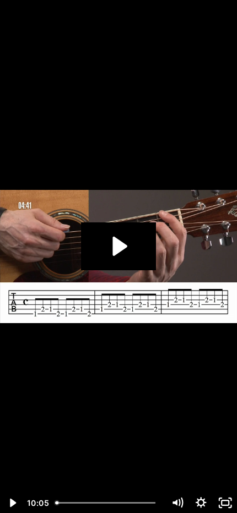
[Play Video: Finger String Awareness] (118, 246)
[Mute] (177, 503)
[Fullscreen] (225, 503)
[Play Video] (12, 503)
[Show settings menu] (201, 503)
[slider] (108, 503)
